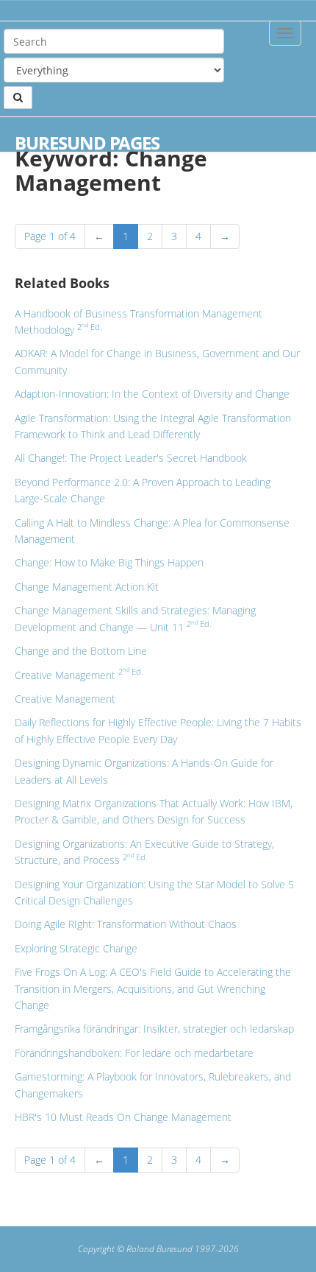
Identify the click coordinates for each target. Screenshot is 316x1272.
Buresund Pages (87, 143)
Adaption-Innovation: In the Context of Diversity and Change (152, 394)
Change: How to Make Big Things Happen (109, 562)
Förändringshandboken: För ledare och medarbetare (134, 1053)
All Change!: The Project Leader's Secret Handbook (131, 458)
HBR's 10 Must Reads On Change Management (123, 1117)
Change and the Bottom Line (81, 651)
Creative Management (79, 675)
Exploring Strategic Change (76, 948)
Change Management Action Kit (87, 587)
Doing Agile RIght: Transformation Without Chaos (126, 924)
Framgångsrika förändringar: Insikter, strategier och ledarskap (154, 1029)
